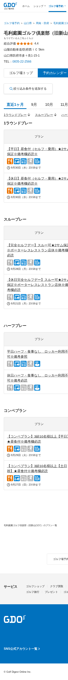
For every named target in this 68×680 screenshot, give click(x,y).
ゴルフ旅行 (32, 592)
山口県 (28, 23)
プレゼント (51, 592)
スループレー (44, 114)
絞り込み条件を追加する (30, 88)
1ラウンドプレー (15, 114)
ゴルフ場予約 (12, 23)
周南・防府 (42, 23)
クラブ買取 (56, 586)
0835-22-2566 (21, 61)
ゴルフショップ (35, 586)
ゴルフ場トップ (21, 73)
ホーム (26, 6)
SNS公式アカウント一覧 (20, 648)
